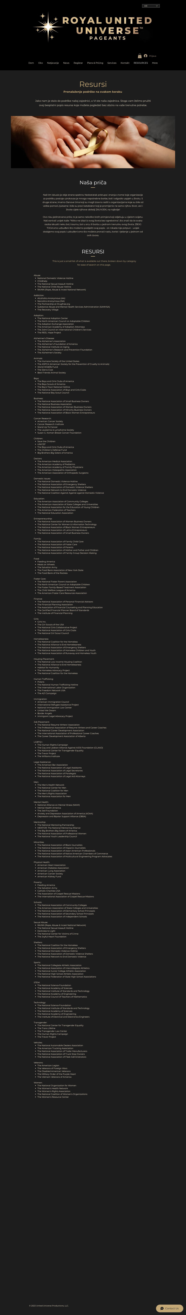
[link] (140, 55)
